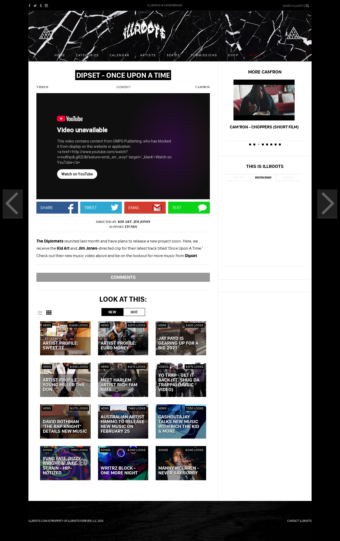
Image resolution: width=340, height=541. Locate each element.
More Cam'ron (265, 72)
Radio (255, 55)
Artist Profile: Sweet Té (60, 346)
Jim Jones (141, 221)
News (47, 325)
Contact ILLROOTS (299, 521)
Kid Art (125, 221)
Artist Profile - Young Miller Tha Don (63, 385)
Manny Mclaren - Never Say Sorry (178, 471)
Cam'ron (202, 87)
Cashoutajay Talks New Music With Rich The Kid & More (178, 424)
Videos (42, 87)
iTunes (131, 226)
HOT (134, 312)
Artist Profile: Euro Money (118, 346)
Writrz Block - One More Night (119, 471)
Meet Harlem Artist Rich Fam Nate (119, 385)
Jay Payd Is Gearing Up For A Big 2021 (178, 343)
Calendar (120, 55)
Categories (87, 55)
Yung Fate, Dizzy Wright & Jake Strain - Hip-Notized (62, 466)
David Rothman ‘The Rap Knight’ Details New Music (65, 426)
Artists (148, 55)
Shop (233, 55)
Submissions (204, 55)
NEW (112, 312)
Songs (48, 450)
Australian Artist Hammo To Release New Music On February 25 (122, 424)
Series (173, 55)
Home (59, 55)
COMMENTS (123, 277)
